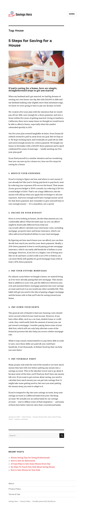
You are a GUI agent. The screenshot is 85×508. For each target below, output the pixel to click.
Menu (72, 14)
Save (49, 417)
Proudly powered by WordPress (43, 501)
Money (40, 417)
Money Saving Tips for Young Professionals (30, 458)
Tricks (11, 419)
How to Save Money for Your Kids (25, 470)
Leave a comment (21, 419)
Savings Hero (13, 501)
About (11, 483)
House (35, 417)
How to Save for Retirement (23, 461)
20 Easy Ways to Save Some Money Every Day (30, 464)
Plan (45, 417)
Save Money (26, 417)
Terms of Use (14, 494)
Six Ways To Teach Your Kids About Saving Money (33, 467)
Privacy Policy (15, 489)
